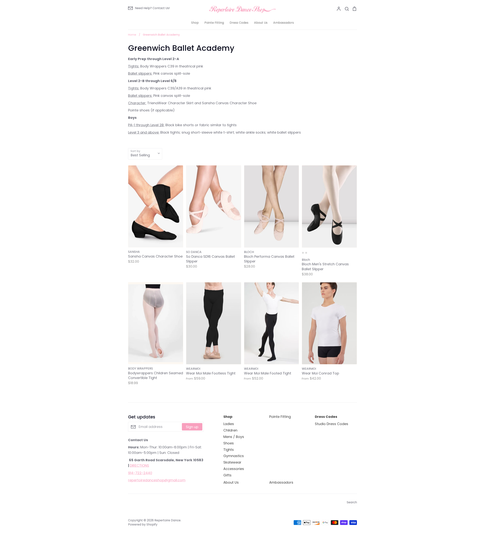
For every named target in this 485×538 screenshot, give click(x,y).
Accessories (233, 468)
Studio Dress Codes (331, 423)
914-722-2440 (140, 473)
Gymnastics (233, 455)
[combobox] (145, 153)
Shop (195, 22)
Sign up (192, 426)
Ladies (228, 423)
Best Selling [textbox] (140, 155)
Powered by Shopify (142, 524)
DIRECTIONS (139, 465)
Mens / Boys (233, 436)
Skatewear (232, 462)
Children (230, 430)
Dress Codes (239, 22)
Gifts (227, 475)
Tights (228, 449)
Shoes (228, 443)
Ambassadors (283, 22)
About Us (261, 22)
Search (352, 502)
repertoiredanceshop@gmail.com (156, 480)
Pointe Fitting (214, 22)
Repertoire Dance (167, 520)
